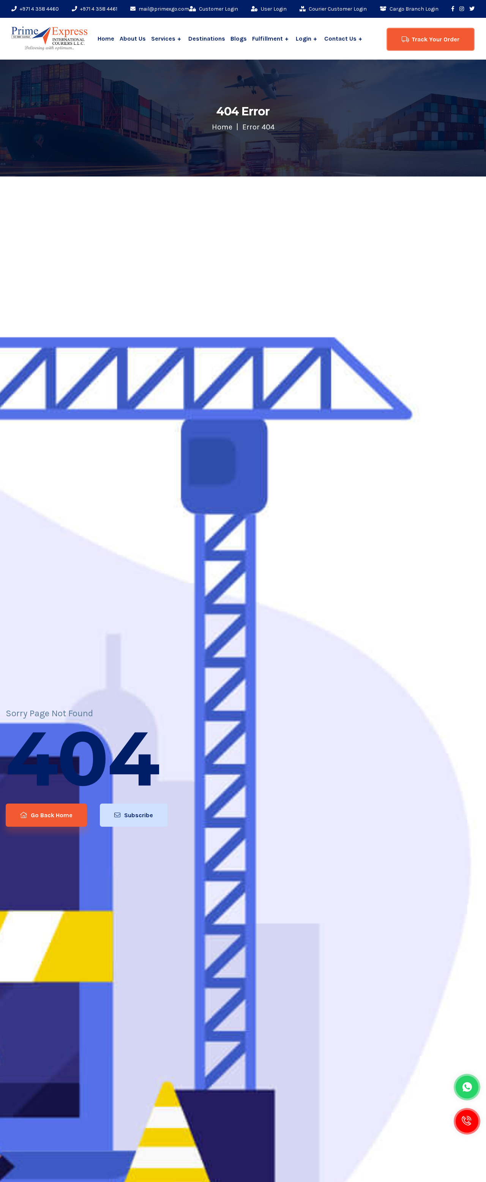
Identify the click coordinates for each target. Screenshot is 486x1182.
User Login (273, 9)
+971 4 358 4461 (98, 9)
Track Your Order (435, 39)
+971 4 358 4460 (39, 9)
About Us (133, 38)
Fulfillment (267, 38)
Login (303, 38)
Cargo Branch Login (413, 9)
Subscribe (138, 815)
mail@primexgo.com (163, 9)
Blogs (238, 38)
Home (106, 38)
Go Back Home (51, 815)
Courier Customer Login (337, 9)
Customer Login (218, 9)
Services (163, 38)
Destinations (206, 38)
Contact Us (340, 38)
